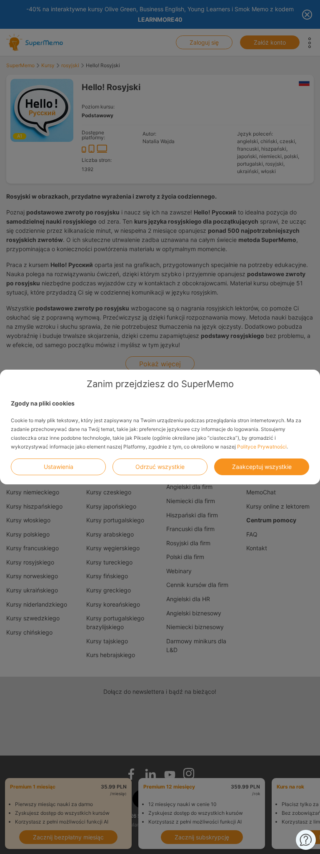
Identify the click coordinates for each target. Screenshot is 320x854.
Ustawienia (58, 466)
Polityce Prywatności (262, 446)
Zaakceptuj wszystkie (262, 466)
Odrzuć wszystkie (160, 466)
